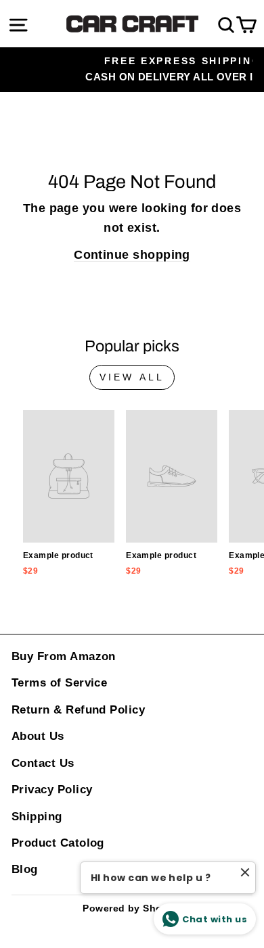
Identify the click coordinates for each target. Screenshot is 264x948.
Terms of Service (59, 682)
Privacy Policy (52, 789)
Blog (25, 869)
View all (132, 377)
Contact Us (43, 763)
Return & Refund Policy (78, 709)
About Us (38, 736)
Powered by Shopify (132, 908)
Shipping (37, 816)
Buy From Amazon (64, 656)
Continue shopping (132, 254)
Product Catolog (58, 843)
